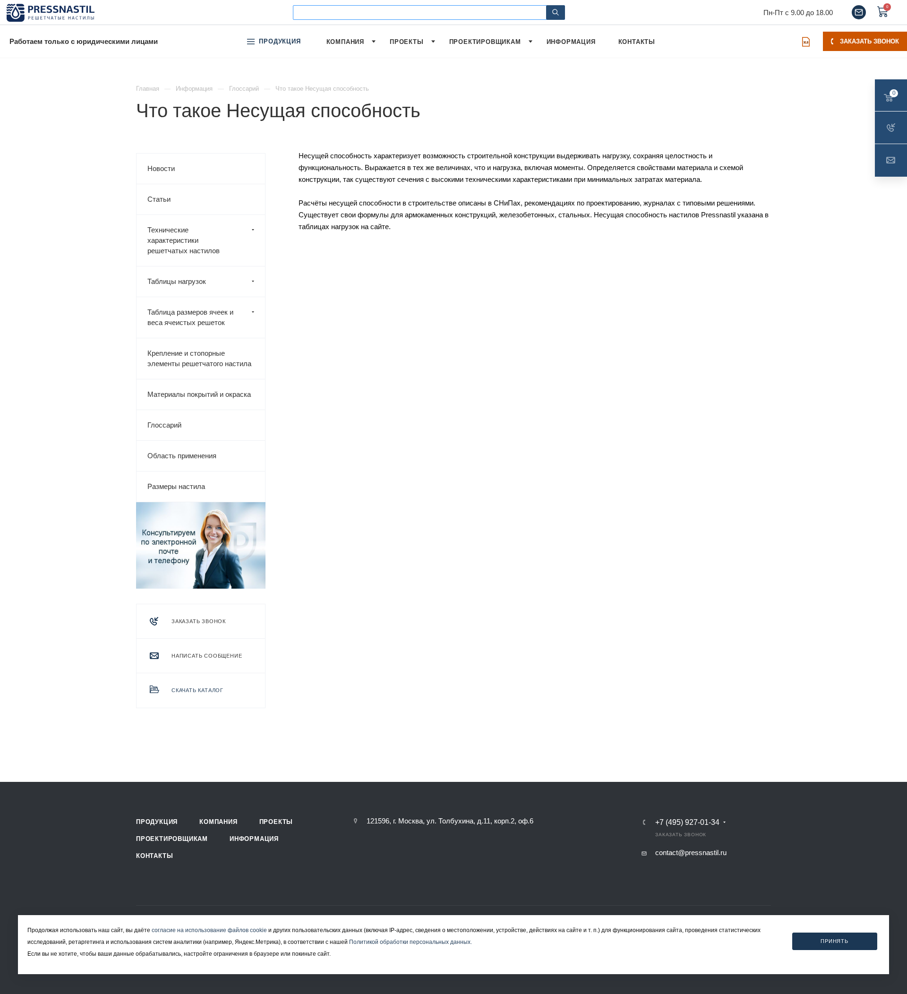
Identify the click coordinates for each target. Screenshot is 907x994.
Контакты (154, 855)
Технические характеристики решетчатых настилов (183, 240)
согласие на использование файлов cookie (209, 930)
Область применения (181, 456)
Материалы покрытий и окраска (199, 394)
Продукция (157, 821)
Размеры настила (176, 486)
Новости (161, 168)
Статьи (159, 199)
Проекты (276, 821)
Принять (834, 940)
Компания (218, 821)
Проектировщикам (172, 838)
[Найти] (555, 12)
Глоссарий (164, 425)
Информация (254, 838)
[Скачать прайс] (806, 41)
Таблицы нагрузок (176, 281)
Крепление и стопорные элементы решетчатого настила (199, 358)
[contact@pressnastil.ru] (859, 12)
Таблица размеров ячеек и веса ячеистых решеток (190, 317)
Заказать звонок (869, 41)
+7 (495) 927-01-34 (687, 822)
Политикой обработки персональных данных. (410, 942)
